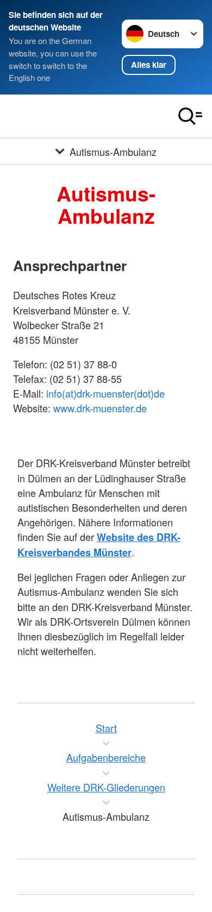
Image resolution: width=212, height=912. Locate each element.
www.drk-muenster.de (100, 408)
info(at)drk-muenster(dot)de (105, 393)
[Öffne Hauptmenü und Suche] (190, 116)
